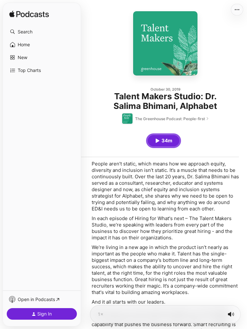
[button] (42, 31)
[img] (29, 14)
